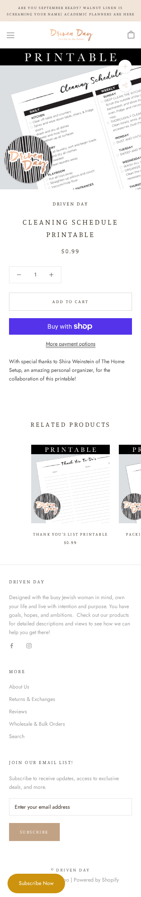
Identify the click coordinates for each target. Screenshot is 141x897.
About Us (19, 686)
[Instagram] (29, 645)
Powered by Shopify (96, 879)
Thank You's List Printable (70, 534)
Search (16, 736)
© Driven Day (70, 870)
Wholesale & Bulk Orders (37, 724)
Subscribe (34, 832)
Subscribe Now (36, 883)
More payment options (71, 343)
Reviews (18, 711)
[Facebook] (11, 645)
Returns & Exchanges (32, 699)
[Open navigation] (10, 35)
